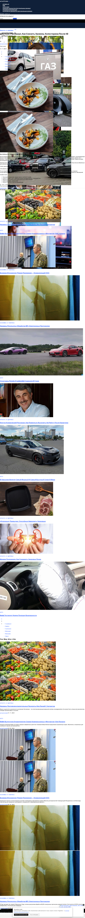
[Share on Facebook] (44, 618)
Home (4, 5)
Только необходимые (34, 914)
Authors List (6, 4)
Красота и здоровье (11, 35)
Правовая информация (10, 9)
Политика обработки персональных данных (17, 8)
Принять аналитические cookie (21, 914)
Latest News (6, 7)
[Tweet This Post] (44, 620)
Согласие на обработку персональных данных (17, 11)
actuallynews (4, 43)
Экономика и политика (12, 42)
